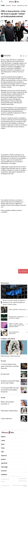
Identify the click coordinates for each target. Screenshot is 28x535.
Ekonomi (4, 470)
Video (3, 448)
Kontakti (2, 481)
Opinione (4, 455)
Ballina (3, 436)
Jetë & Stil (4, 463)
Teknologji (4, 467)
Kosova (14, 5)
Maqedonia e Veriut (22, 5)
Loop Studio (23, 485)
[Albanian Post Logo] (14, 1)
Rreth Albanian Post (5, 479)
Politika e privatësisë (23, 481)
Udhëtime (4, 474)
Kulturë (3, 459)
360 (2, 452)
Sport (2, 444)
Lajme (3, 5)
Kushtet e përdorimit (23, 478)
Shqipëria (8, 5)
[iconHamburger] (2, 1)
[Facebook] (21, 56)
